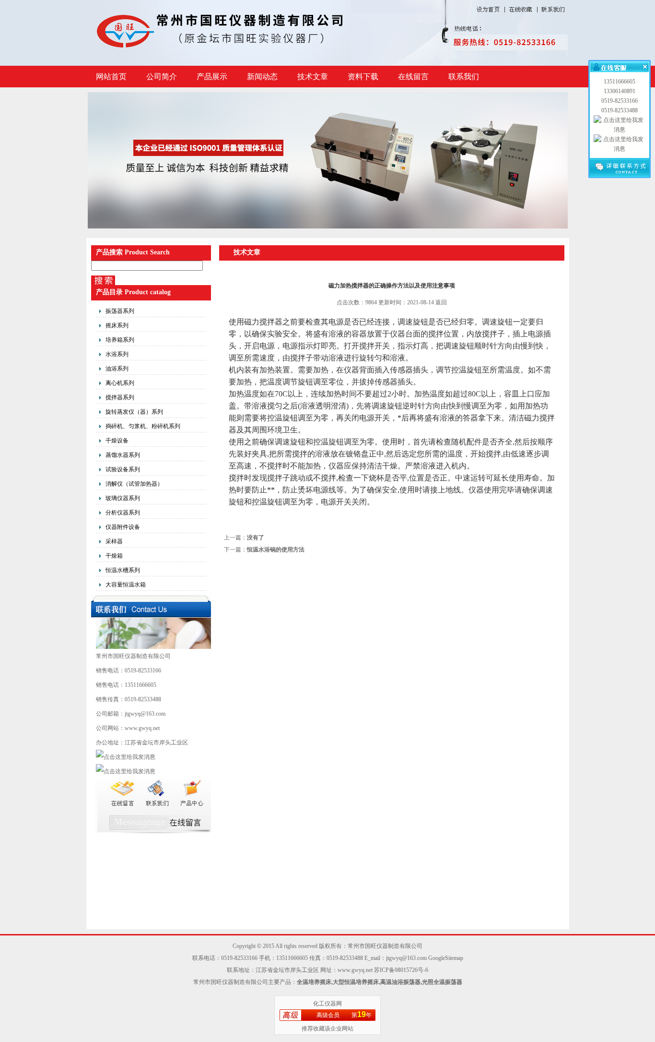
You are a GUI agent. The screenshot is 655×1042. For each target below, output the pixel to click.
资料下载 (363, 76)
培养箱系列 (119, 339)
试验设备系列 (122, 469)
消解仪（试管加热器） (134, 483)
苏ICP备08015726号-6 (401, 970)
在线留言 (413, 76)
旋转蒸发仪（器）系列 (134, 411)
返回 (441, 302)
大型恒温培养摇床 (356, 982)
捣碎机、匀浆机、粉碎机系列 (142, 426)
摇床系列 (117, 325)
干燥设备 (117, 440)
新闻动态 (262, 76)
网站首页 (111, 76)
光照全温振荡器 (442, 982)
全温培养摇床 (314, 982)
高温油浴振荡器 (400, 982)
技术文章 (312, 76)
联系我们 (463, 76)
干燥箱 (114, 555)
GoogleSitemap (445, 958)
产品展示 (212, 76)
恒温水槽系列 (122, 570)
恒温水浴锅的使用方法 (275, 549)
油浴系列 (117, 368)
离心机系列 (119, 383)
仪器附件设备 (122, 527)
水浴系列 (117, 354)
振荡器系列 (119, 311)
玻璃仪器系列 (122, 498)
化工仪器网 (327, 1003)
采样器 (114, 541)
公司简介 (161, 76)
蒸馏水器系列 (122, 455)
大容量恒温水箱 (125, 584)
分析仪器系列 (122, 512)
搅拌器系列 (119, 397)
